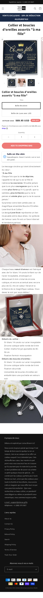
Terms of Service (11, 550)
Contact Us (9, 524)
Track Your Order (11, 555)
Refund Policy (10, 534)
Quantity (21, 132)
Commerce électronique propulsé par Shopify (26, 587)
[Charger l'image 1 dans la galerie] (11, 82)
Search (7, 539)
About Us (8, 519)
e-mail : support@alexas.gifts (16, 502)
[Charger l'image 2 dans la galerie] (21, 82)
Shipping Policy (10, 545)
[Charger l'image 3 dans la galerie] (31, 82)
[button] (2, 8)
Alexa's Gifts (12, 587)
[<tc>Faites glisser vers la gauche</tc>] (4, 83)
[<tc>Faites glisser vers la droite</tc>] (38, 83)
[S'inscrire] (35, 569)
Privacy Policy (10, 529)
